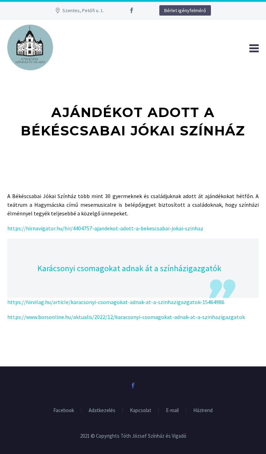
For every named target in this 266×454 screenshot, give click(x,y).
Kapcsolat (140, 410)
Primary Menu (252, 47)
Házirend (203, 410)
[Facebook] (131, 10)
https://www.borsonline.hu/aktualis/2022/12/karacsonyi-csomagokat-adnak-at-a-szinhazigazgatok (126, 316)
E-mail (172, 410)
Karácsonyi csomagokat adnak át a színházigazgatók (129, 268)
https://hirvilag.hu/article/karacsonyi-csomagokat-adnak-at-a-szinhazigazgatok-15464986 (115, 302)
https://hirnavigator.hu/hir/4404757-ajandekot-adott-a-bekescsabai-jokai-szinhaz (105, 228)
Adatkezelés (102, 410)
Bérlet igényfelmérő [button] (185, 10)
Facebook (63, 410)
